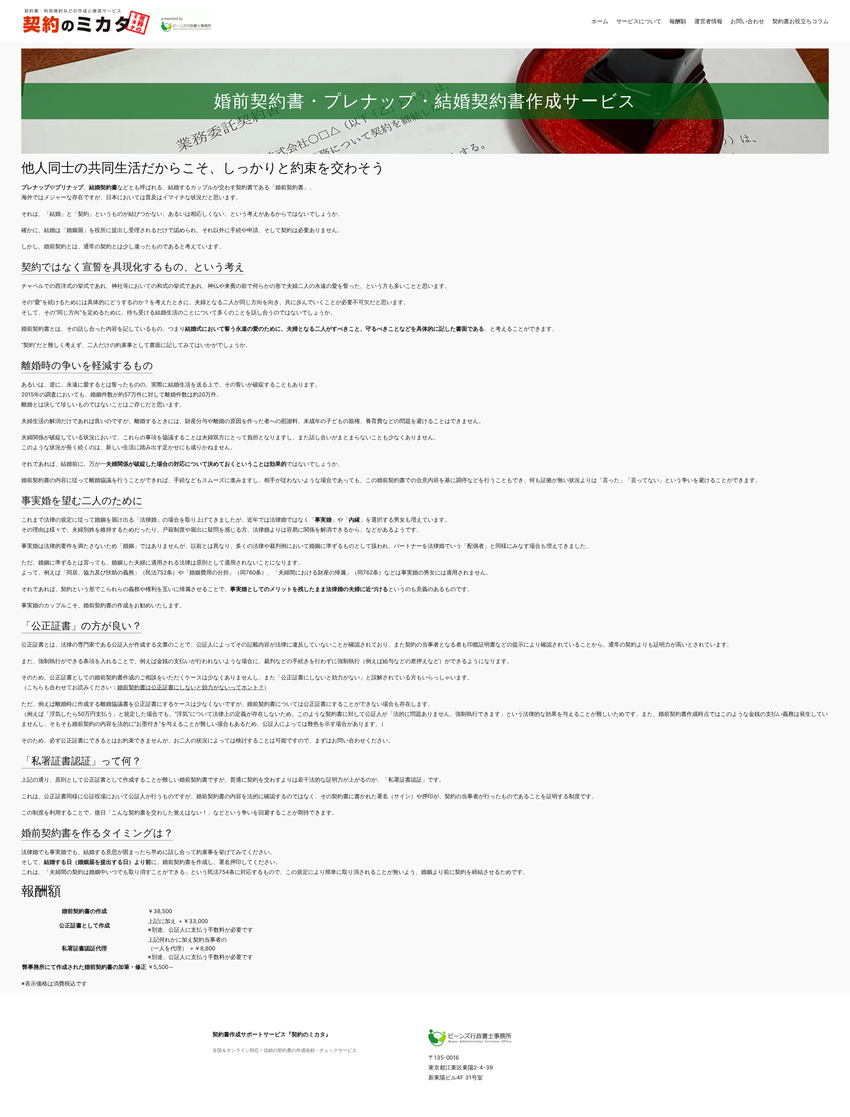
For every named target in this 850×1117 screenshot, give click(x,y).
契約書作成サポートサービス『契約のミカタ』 (271, 1034)
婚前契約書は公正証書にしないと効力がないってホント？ (190, 687)
